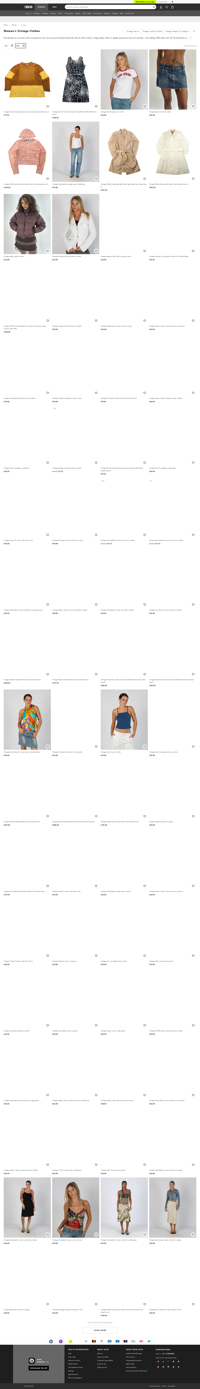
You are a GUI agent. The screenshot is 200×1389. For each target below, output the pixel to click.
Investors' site (101, 1364)
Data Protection (73, 1374)
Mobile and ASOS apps (134, 1353)
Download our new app (145, 2)
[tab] (28, 13)
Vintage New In (133, 31)
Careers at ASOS (103, 1357)
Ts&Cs (164, 1386)
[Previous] (123, 31)
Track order (72, 1357)
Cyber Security (102, 1367)
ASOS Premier (73, 1364)
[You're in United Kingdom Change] (172, 1)
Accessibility (171, 1386)
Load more (100, 1330)
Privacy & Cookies (154, 1386)
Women (14, 25)
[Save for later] (47, 106)
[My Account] (161, 6)
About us (100, 1353)
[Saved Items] (167, 6)
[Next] (194, 31)
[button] (158, 1361)
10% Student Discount (75, 1367)
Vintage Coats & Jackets (152, 31)
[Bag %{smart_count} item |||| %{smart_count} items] (172, 6)
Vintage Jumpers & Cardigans (177, 31)
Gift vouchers (130, 1357)
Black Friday (130, 1364)
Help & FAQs (162, 2)
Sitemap (71, 1371)
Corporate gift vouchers (134, 1360)
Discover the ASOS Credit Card (136, 1371)
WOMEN (41, 7)
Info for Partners (131, 1367)
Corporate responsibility (105, 1360)
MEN (55, 7)
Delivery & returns (74, 1360)
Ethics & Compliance (75, 1378)
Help (69, 1353)
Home (6, 25)
